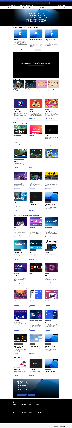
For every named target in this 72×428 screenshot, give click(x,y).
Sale (32, 5)
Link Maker (37, 406)
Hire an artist (59, 5)
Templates (20, 5)
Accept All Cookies (62, 425)
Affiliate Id (37, 407)
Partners (22, 413)
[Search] (49, 3)
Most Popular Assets (31, 405)
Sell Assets (63, 5)
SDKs (24, 5)
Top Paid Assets (30, 407)
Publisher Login (23, 408)
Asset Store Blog (30, 408)
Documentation (15, 413)
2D (9, 5)
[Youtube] (37, 414)
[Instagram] (40, 414)
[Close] (68, 426)
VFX (17, 5)
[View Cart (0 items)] (61, 3)
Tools (15, 5)
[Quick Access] (62, 3)
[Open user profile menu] (64, 3)
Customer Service (15, 415)
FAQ (13, 414)
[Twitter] (38, 414)
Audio (12, 5)
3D (7, 5)
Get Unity (29, 413)
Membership (37, 405)
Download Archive (30, 414)
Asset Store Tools (23, 407)
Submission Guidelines (23, 406)
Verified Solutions (28, 5)
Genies (14, 91)
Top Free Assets (30, 406)
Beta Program (30, 415)
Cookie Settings (51, 425)
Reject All (56, 425)
